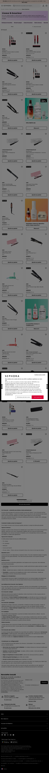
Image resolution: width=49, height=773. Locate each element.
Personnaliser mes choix (23, 397)
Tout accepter (38, 397)
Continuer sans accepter (39, 374)
